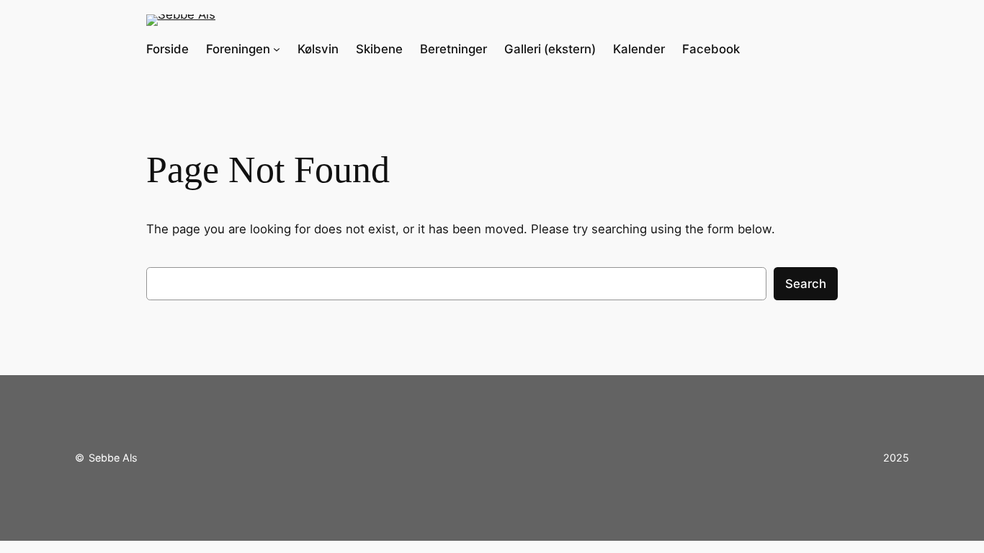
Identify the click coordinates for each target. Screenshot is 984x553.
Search (805, 283)
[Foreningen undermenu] (276, 49)
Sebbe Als (113, 457)
